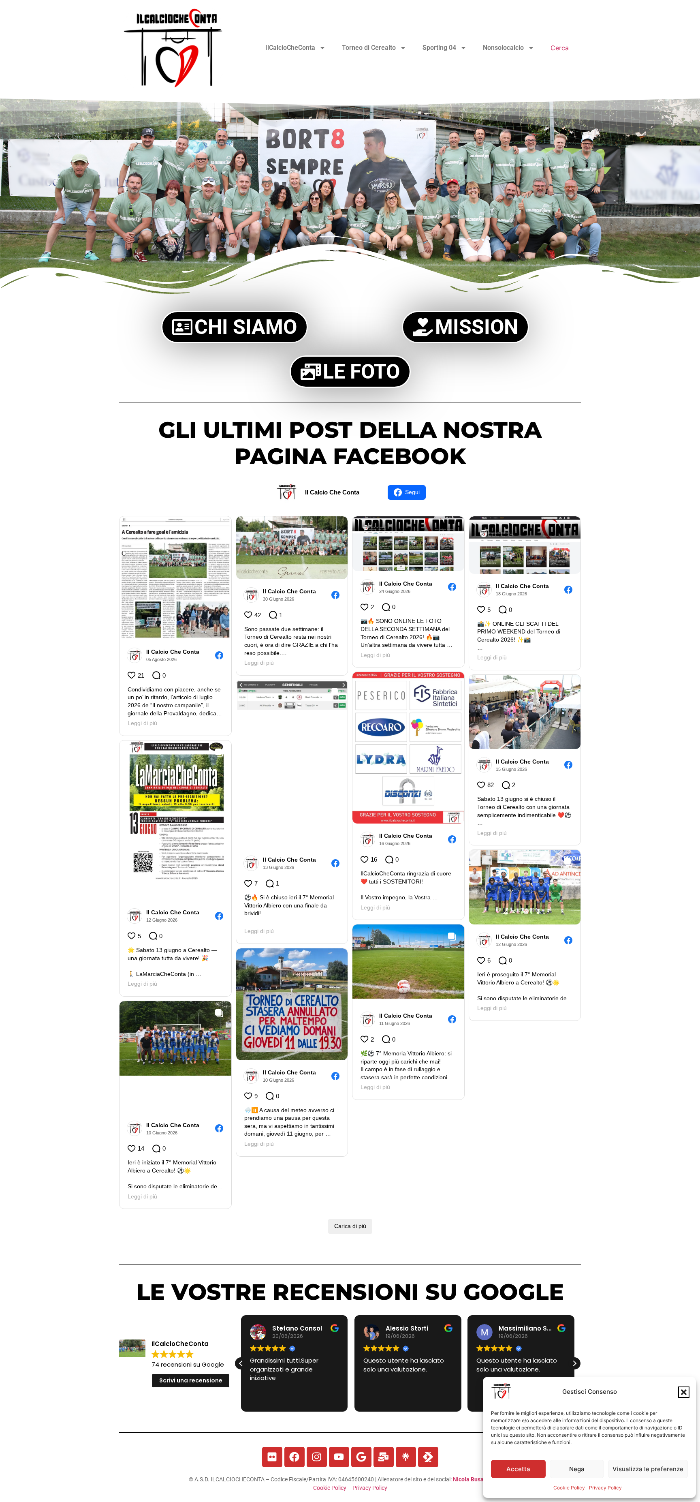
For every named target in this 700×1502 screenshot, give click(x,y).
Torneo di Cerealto (369, 47)
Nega (577, 1469)
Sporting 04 (439, 47)
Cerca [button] (560, 48)
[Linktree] (406, 1457)
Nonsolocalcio (503, 47)
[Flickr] (272, 1457)
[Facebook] (294, 1457)
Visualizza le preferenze (647, 1469)
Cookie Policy (569, 1488)
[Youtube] (339, 1457)
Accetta (518, 1469)
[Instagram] (317, 1457)
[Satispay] (428, 1457)
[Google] (361, 1457)
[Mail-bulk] (383, 1457)
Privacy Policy (605, 1488)
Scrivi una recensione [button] (190, 1380)
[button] (684, 1392)
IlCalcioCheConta (290, 47)
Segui (412, 492)
